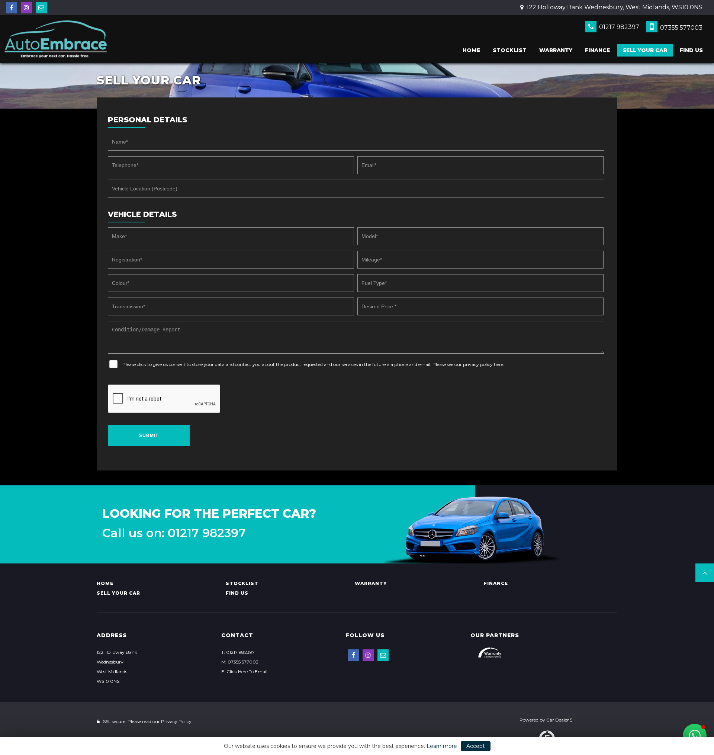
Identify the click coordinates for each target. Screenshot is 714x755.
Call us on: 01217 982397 (174, 533)
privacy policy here (483, 364)
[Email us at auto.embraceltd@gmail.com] (41, 7)
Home (471, 50)
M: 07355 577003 (239, 662)
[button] (704, 572)
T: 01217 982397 (238, 652)
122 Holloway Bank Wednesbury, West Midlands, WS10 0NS (613, 7)
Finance (597, 50)
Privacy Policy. (177, 721)
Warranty (555, 50)
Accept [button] (475, 746)
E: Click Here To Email (244, 671)
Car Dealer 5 (559, 720)
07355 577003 (680, 27)
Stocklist (510, 50)
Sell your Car (645, 50)
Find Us (691, 50)
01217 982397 (618, 26)
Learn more (442, 746)
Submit (148, 435)
